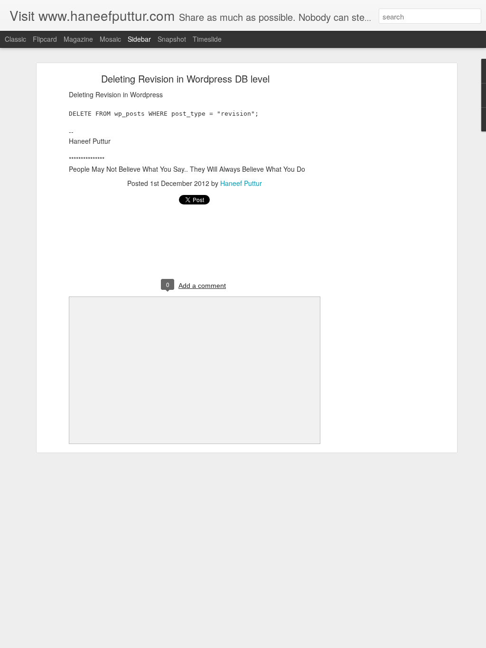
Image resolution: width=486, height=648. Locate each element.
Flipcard (45, 39)
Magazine (78, 39)
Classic (15, 39)
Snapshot (172, 39)
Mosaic (110, 39)
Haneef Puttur (241, 183)
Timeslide (207, 39)
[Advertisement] (372, 225)
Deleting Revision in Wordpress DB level (185, 78)
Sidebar (139, 39)
